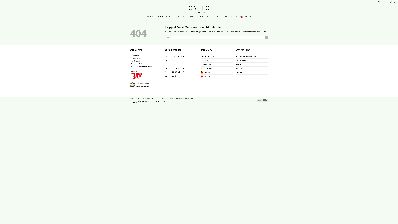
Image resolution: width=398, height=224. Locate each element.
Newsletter (240, 72)
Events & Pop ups (242, 60)
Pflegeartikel (196, 17)
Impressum (189, 99)
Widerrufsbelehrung (151, 99)
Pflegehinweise (206, 64)
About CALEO (212, 17)
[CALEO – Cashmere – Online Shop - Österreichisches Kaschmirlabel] (199, 9)
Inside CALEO (206, 60)
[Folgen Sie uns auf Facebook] (237, 77)
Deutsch (207, 72)
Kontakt (239, 68)
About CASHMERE (208, 56)
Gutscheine (227, 17)
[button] (375, 2)
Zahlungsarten (136, 99)
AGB (162, 99)
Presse (238, 64)
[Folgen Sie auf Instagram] (240, 77)
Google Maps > (147, 66)
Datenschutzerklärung (175, 99)
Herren (159, 17)
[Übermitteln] (266, 37)
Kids (168, 17)
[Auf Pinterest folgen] (242, 77)
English (248, 17)
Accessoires (179, 17)
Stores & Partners (207, 68)
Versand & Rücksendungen (246, 56)
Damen (149, 17)
